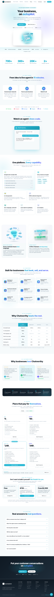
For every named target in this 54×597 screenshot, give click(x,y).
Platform (21, 1)
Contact (45, 590)
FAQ (36, 592)
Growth (30, 447)
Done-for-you (38, 589)
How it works (15, 1)
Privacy (45, 592)
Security (19, 592)
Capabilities (20, 589)
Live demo (20, 590)
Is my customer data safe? (12, 544)
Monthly (22, 414)
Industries (26, 1)
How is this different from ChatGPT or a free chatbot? (18, 540)
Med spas (28, 590)
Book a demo (31, 575)
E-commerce (29, 589)
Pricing (35, 1)
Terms (45, 593)
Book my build (27, 499)
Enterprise (37, 590)
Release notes (46, 589)
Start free (49, 1)
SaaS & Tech (29, 587)
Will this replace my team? (12, 535)
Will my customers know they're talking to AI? (16, 523)
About (45, 587)
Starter (30, 420)
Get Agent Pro (10, 499)
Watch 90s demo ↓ (31, 24)
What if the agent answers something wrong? (16, 527)
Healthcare (29, 592)
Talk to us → (46, 476)
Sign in (45, 1)
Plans (31, 1)
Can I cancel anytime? (11, 552)
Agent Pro (6, 447)
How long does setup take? (12, 531)
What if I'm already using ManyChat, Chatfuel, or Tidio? (18, 548)
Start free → (21, 24)
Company (40, 1)
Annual (29, 414)
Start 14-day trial (39, 440)
